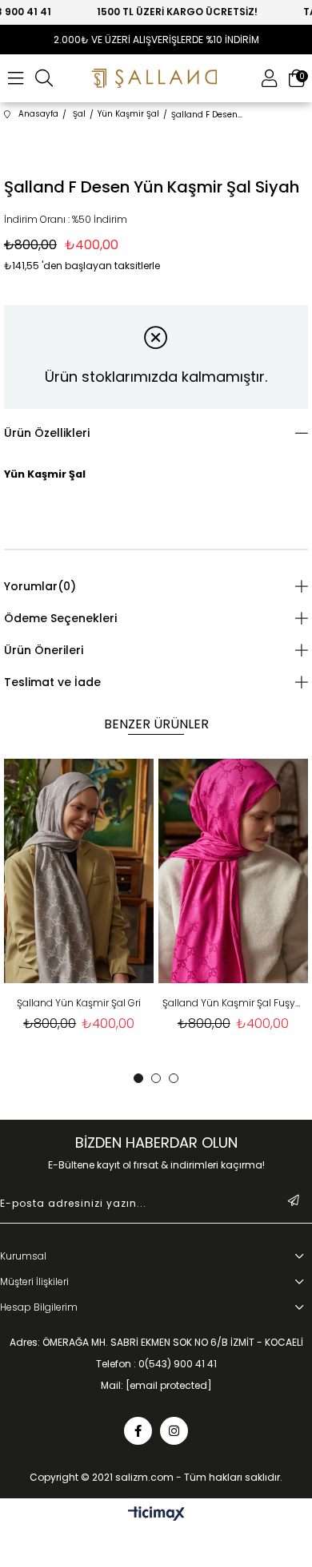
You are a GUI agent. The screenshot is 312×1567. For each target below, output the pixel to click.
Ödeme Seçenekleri (60, 618)
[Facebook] (138, 1431)
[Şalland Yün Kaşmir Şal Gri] (77, 871)
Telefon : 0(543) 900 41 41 (156, 1364)
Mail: (156, 1385)
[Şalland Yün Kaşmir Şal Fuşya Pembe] (231, 871)
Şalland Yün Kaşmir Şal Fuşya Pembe (231, 1003)
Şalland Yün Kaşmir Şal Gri (77, 1003)
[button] (138, 1078)
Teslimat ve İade (52, 682)
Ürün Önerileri (43, 650)
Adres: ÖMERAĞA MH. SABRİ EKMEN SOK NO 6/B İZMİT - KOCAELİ (156, 1342)
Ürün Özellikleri (47, 433)
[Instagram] (174, 1431)
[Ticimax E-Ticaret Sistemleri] (156, 1514)
